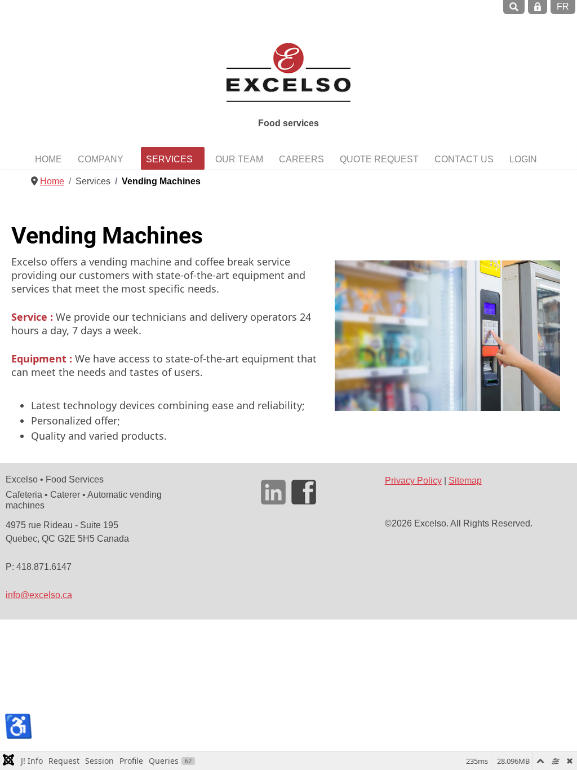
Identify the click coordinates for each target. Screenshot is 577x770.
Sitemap (465, 480)
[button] (104, 159)
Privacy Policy (413, 480)
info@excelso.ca (39, 595)
